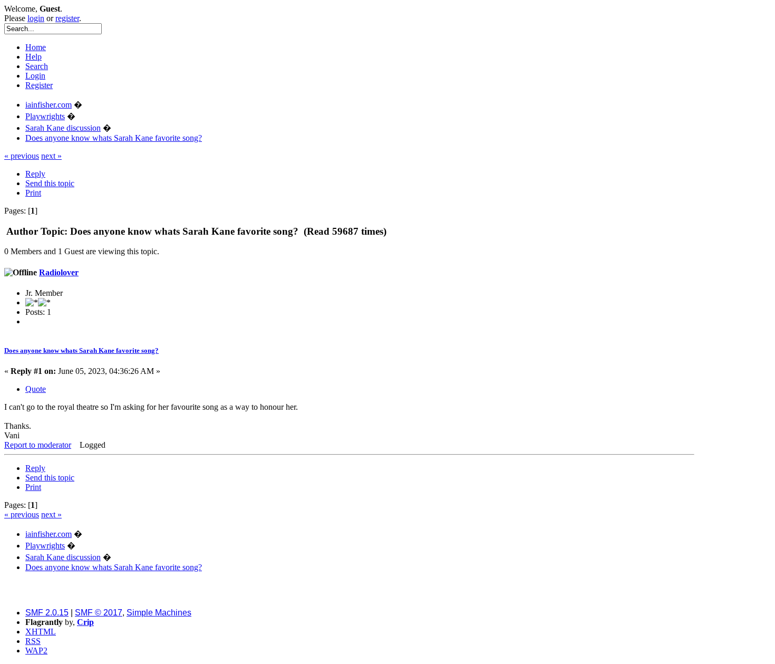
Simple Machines (159, 612)
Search (36, 66)
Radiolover (59, 272)
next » (51, 155)
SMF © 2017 (98, 612)
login (35, 18)
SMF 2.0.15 (47, 612)
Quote (35, 388)
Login (35, 75)
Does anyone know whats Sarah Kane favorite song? (81, 350)
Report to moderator (37, 444)
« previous (21, 155)
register (67, 18)
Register (39, 85)
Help (33, 56)
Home (35, 47)
